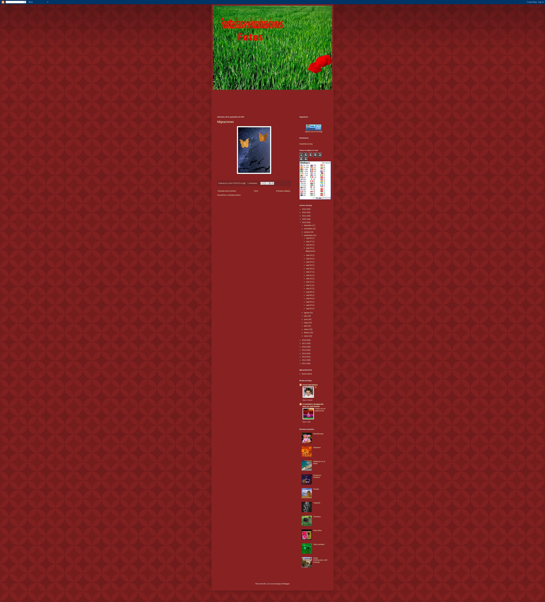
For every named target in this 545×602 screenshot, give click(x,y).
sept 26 (309, 245)
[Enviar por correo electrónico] (261, 183)
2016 (304, 347)
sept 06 (309, 295)
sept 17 (309, 272)
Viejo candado (318, 544)
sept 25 (309, 248)
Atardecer (317, 448)
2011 (304, 363)
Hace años (317, 530)
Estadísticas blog (306, 144)
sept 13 (309, 279)
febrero (307, 333)
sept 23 (309, 259)
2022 (304, 212)
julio (306, 316)
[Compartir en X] (267, 183)
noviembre (308, 229)
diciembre (308, 225)
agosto (307, 313)
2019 (304, 222)
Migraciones (225, 122)
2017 (304, 343)
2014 (304, 354)
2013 (304, 357)
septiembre (308, 235)
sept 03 (309, 305)
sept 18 (309, 269)
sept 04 (309, 302)
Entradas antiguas (283, 191)
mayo (306, 323)
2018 (304, 340)
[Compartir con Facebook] (270, 183)
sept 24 (309, 255)
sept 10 (309, 289)
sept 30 (309, 238)
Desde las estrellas (317, 476)
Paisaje (316, 489)
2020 (304, 219)
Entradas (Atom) (234, 195)
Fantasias (317, 517)
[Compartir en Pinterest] (272, 183)
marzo (306, 329)
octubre (307, 232)
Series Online (307, 374)
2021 (304, 216)
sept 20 (309, 262)
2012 (304, 360)
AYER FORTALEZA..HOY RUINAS (320, 560)
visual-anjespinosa (310, 385)
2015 (304, 350)
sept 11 (309, 285)
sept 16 (309, 275)
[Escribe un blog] (264, 183)
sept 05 (309, 299)
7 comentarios (252, 183)
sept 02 (309, 309)
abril (306, 326)
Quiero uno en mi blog (313, 132)
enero (306, 336)
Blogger (286, 584)
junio (306, 319)
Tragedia (316, 503)
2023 (304, 209)
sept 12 (309, 282)
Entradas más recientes (227, 191)
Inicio (256, 191)
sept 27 (309, 242)
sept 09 (309, 292)
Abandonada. (318, 434)
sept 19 (309, 265)
